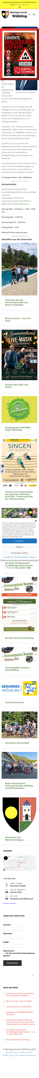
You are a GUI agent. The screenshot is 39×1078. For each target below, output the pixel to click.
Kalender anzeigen (9, 903)
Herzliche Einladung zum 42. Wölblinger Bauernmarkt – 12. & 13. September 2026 (19, 565)
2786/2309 (19, 198)
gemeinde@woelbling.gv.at (18, 204)
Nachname (7, 933)
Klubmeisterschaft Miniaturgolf (21, 899)
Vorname (7, 925)
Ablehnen (19, 547)
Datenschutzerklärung (21, 557)
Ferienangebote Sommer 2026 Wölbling (17, 668)
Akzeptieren (19, 541)
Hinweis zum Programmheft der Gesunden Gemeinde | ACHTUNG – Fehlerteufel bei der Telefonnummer (19, 495)
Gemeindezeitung (24, 149)
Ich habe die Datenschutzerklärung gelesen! (19, 954)
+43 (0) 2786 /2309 (22, 5)
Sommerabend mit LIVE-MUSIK (17, 385)
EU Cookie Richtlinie (25, 1055)
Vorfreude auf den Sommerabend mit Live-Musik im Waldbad (16, 302)
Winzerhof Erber (16, 892)
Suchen (33, 975)
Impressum (32, 557)
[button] (36, 521)
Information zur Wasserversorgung (14, 838)
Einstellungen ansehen (19, 553)
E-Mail (6, 942)
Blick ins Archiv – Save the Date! (18, 319)
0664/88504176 (25, 201)
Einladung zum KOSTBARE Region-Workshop (17, 428)
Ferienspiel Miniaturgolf (17, 743)
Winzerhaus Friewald (18, 886)
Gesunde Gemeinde (14, 702)
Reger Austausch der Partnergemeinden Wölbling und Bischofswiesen (19, 785)
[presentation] (19, 269)
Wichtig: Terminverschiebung (19, 638)
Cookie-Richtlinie (8, 557)
